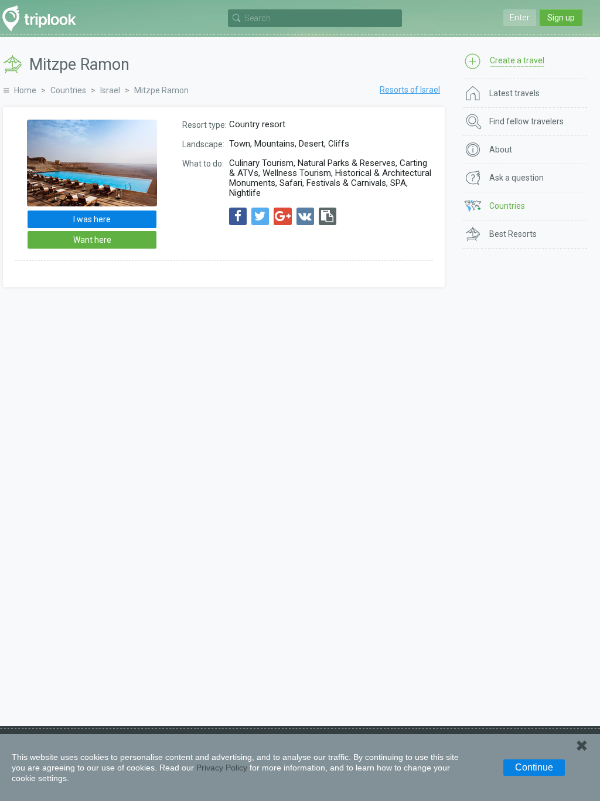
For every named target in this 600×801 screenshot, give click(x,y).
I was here (92, 219)
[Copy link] (327, 216)
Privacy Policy (221, 767)
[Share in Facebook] (238, 216)
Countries (68, 90)
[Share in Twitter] (260, 216)
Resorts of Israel (410, 89)
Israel (110, 90)
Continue (534, 767)
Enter (520, 17)
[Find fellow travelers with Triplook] (42, 18)
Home (25, 90)
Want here (92, 240)
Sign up (561, 17)
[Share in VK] (305, 216)
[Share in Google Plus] (283, 216)
